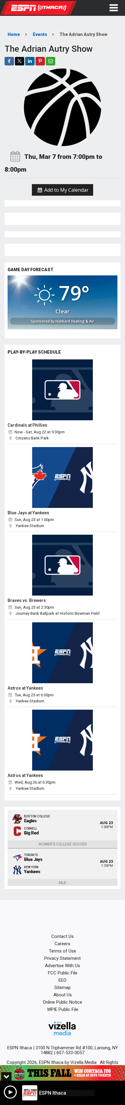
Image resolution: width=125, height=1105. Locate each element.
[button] (113, 8)
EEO (62, 980)
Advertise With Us (62, 965)
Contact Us (62, 936)
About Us (62, 995)
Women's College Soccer (63, 844)
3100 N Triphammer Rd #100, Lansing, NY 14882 (76, 1050)
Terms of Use (62, 951)
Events (40, 34)
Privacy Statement (62, 958)
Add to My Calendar (66, 190)
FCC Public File (62, 973)
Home (14, 34)
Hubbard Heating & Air (75, 321)
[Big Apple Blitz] (62, 1073)
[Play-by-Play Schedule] (62, 389)
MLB (62, 883)
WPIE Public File (62, 1009)
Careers (62, 943)
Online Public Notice (62, 1002)
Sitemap (62, 987)
